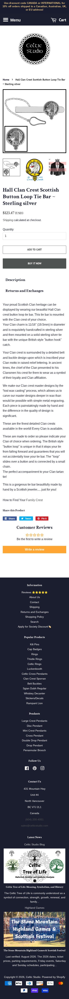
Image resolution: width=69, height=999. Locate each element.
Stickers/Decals (34, 698)
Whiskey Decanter (34, 693)
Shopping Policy (34, 616)
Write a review (34, 549)
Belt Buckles (34, 683)
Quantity (8, 229)
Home (6, 79)
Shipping (8, 220)
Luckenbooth (34, 668)
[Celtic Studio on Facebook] (27, 769)
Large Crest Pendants (34, 720)
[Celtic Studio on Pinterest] (35, 769)
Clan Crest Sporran (34, 678)
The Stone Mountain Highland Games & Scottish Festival (34, 950)
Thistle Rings (34, 659)
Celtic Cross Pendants (34, 673)
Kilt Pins (34, 644)
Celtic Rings (34, 664)
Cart (62, 19)
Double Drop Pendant (34, 740)
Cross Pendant (34, 735)
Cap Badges (34, 649)
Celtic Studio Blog (34, 844)
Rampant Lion (34, 703)
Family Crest (34, 500)
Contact (34, 602)
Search (34, 621)
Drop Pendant (34, 745)
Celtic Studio (33, 977)
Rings (34, 654)
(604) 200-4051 (34, 819)
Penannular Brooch (34, 750)
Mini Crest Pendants (34, 730)
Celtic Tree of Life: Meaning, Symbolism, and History (34, 887)
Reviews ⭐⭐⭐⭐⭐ (35, 592)
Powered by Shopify (53, 977)
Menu (15, 20)
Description (15, 279)
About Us (34, 597)
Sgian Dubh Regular (34, 688)
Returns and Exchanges (24, 290)
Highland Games (34, 907)
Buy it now (34, 263)
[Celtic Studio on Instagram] (42, 769)
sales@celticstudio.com (34, 825)
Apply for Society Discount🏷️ (34, 626)
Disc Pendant (34, 725)
